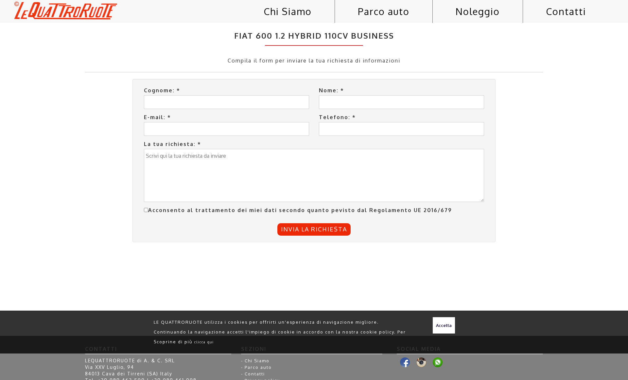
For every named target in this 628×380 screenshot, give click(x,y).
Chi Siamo (288, 11)
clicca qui (204, 342)
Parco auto (384, 11)
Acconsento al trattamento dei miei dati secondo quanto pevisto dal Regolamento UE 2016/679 (300, 210)
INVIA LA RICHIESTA (314, 229)
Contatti (566, 11)
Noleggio (478, 11)
